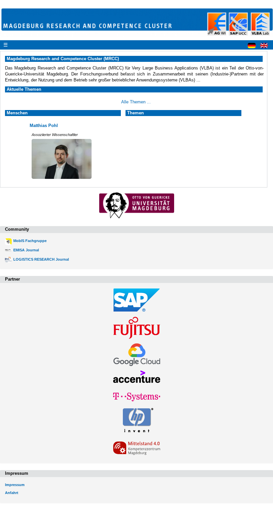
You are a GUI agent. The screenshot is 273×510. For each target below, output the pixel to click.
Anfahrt (11, 493)
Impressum (15, 485)
